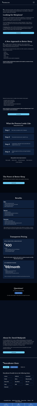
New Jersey (6, 381)
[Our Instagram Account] (33, 367)
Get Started (18, 32)
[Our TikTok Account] (29, 367)
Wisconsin (6, 386)
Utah (16, 384)
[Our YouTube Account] (27, 367)
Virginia (27, 384)
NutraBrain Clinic (7, 27)
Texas (5, 384)
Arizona (5, 376)
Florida (5, 378)
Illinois (16, 378)
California (17, 376)
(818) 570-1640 (14, 367)
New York (27, 381)
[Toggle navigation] (34, 2)
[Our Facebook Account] (31, 367)
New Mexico (17, 381)
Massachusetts (29, 378)
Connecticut (28, 376)
